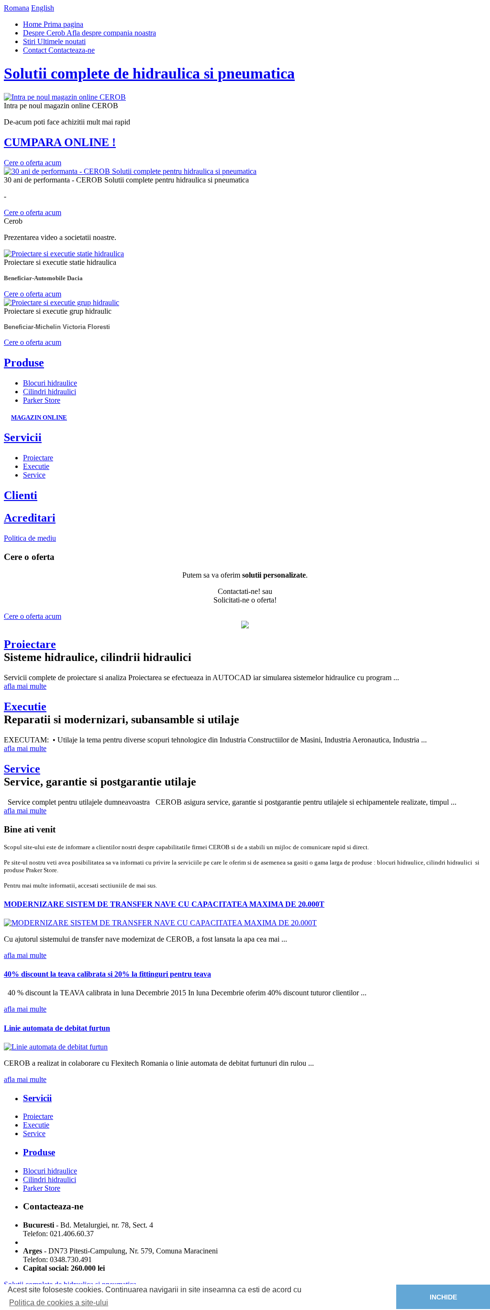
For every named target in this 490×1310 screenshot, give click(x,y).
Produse (24, 362)
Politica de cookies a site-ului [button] (58, 1303)
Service (34, 475)
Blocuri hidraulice (50, 383)
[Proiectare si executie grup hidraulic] (61, 302)
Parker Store (41, 400)
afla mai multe (25, 686)
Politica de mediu (30, 538)
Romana (16, 8)
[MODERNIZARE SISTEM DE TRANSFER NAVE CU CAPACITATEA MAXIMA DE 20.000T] (160, 923)
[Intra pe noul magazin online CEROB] (65, 97)
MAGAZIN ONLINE (39, 417)
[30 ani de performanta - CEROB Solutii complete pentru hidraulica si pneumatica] (130, 171)
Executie (36, 466)
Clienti (20, 495)
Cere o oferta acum (32, 163)
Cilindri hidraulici (49, 391)
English (42, 8)
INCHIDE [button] (443, 1297)
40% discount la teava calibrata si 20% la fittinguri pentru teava (107, 974)
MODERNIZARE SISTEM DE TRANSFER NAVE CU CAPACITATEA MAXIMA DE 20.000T (164, 904)
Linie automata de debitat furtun (57, 1028)
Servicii (23, 437)
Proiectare (38, 458)
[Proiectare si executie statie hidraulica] (64, 254)
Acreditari (30, 518)
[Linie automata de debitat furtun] (56, 1047)
